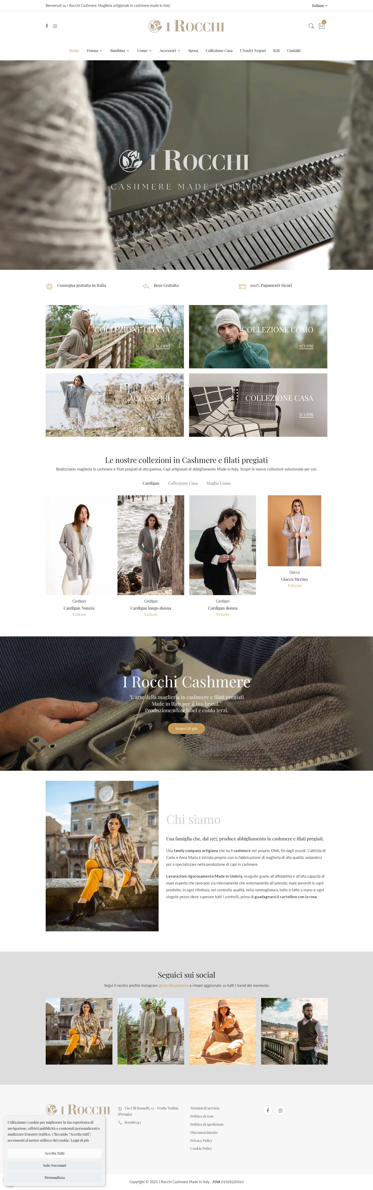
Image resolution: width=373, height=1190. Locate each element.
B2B (276, 50)
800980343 (133, 1122)
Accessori (168, 50)
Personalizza (55, 1177)
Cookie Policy (201, 1148)
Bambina (118, 50)
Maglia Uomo (219, 483)
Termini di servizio (205, 1108)
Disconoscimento (204, 1132)
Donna (93, 50)
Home (74, 50)
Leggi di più (80, 1140)
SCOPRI (163, 346)
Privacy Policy (201, 1140)
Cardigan (151, 483)
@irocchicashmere (173, 985)
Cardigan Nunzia (79, 608)
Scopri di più (186, 728)
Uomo (142, 50)
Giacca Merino (294, 579)
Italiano (318, 5)
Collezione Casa (219, 50)
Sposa (193, 50)
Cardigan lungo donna (150, 608)
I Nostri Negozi (253, 50)
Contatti (293, 50)
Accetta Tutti (54, 1153)
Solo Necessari (54, 1165)
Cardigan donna (223, 608)
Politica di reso (202, 1116)
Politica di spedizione (207, 1124)
